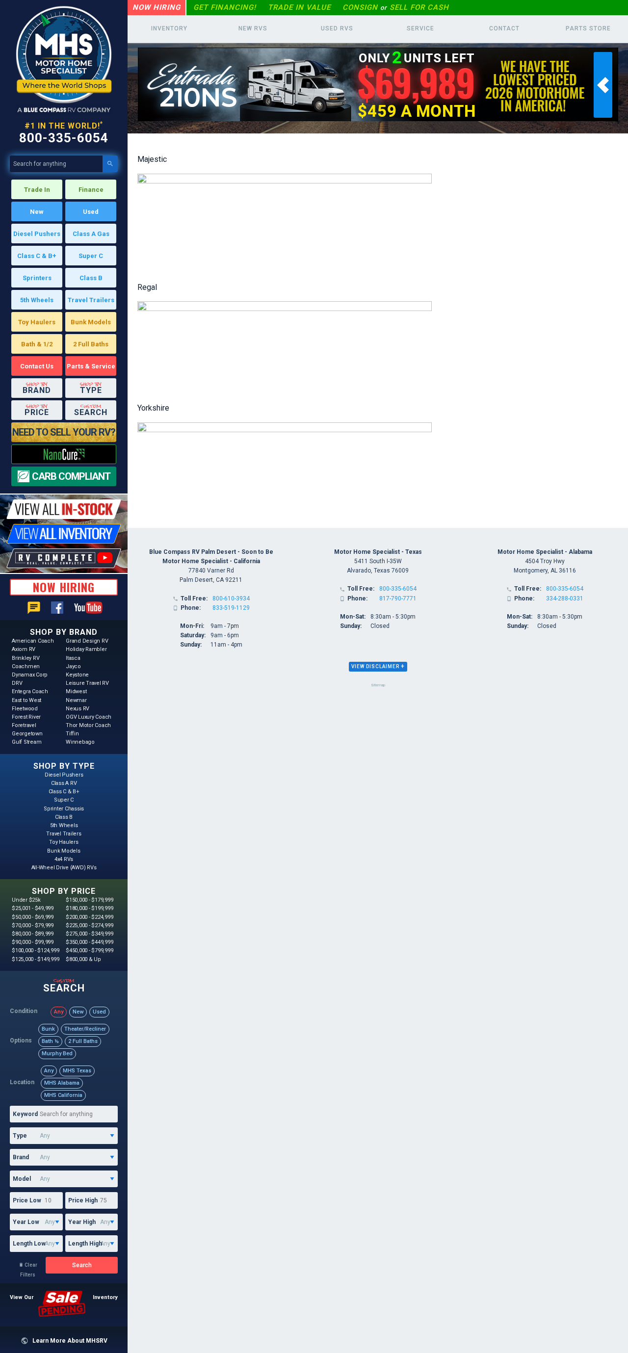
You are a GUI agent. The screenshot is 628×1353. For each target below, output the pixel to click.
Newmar (76, 700)
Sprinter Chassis (64, 809)
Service (420, 28)
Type (20, 1135)
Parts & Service (91, 366)
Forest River (26, 717)
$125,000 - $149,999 (35, 959)
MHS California (63, 1095)
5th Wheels (36, 300)
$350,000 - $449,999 (89, 942)
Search (82, 1265)
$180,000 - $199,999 (89, 908)
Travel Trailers (91, 300)
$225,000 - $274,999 (89, 925)
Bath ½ (50, 1041)
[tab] (378, 667)
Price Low (27, 1200)
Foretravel (24, 725)
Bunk (48, 1029)
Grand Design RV (87, 641)
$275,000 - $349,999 (89, 934)
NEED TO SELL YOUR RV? (63, 432)
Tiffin (72, 733)
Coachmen (26, 666)
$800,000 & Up (83, 959)
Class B (91, 278)
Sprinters (37, 278)
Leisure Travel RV (87, 683)
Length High (85, 1243)
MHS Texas (77, 1070)
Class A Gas (91, 233)
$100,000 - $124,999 (35, 950)
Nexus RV (77, 708)
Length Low (29, 1243)
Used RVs (337, 28)
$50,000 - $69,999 (32, 917)
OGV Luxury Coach (88, 717)
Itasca (73, 658)
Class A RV (64, 783)
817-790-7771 (398, 598)
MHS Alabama (61, 1083)
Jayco (73, 666)
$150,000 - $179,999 (89, 900)
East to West (26, 700)
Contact (504, 28)
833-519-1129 (231, 607)
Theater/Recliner (85, 1029)
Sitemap (378, 685)
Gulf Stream (26, 742)
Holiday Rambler (86, 649)
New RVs (252, 28)
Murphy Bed (57, 1053)
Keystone (77, 675)
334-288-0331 (564, 598)
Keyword (25, 1114)
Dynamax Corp (30, 675)
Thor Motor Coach (88, 725)
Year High (82, 1222)
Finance (91, 189)
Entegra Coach (30, 691)
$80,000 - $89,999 (32, 934)
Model (22, 1178)
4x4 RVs (63, 859)
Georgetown (27, 733)
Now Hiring (156, 7)
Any (58, 1012)
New (37, 211)
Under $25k (26, 900)
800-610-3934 (231, 598)
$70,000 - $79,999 (32, 925)
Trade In (37, 189)
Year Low (26, 1222)
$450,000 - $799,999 (89, 950)
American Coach (33, 641)
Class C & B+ (36, 256)
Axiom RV (23, 649)
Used (91, 211)
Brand (21, 1157)
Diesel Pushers (36, 233)
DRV (17, 683)
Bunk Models (91, 322)
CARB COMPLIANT (71, 476)
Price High (83, 1200)
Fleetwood (25, 708)
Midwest (76, 691)
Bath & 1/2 (36, 344)
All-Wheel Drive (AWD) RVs (64, 867)
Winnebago (80, 742)
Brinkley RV (25, 658)
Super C (90, 256)
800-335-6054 (63, 137)
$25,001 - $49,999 (32, 908)
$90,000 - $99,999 (32, 942)
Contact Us (36, 366)
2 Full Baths (90, 344)
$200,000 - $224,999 (89, 917)
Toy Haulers (36, 322)
